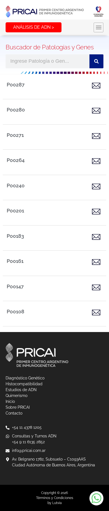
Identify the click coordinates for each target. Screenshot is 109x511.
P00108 (15, 311)
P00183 (15, 236)
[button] (98, 27)
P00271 (15, 135)
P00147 (15, 286)
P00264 (16, 160)
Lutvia (57, 503)
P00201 (15, 211)
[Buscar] (96, 61)
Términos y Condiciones (54, 498)
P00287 (16, 85)
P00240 (16, 185)
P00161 (15, 261)
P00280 (16, 110)
